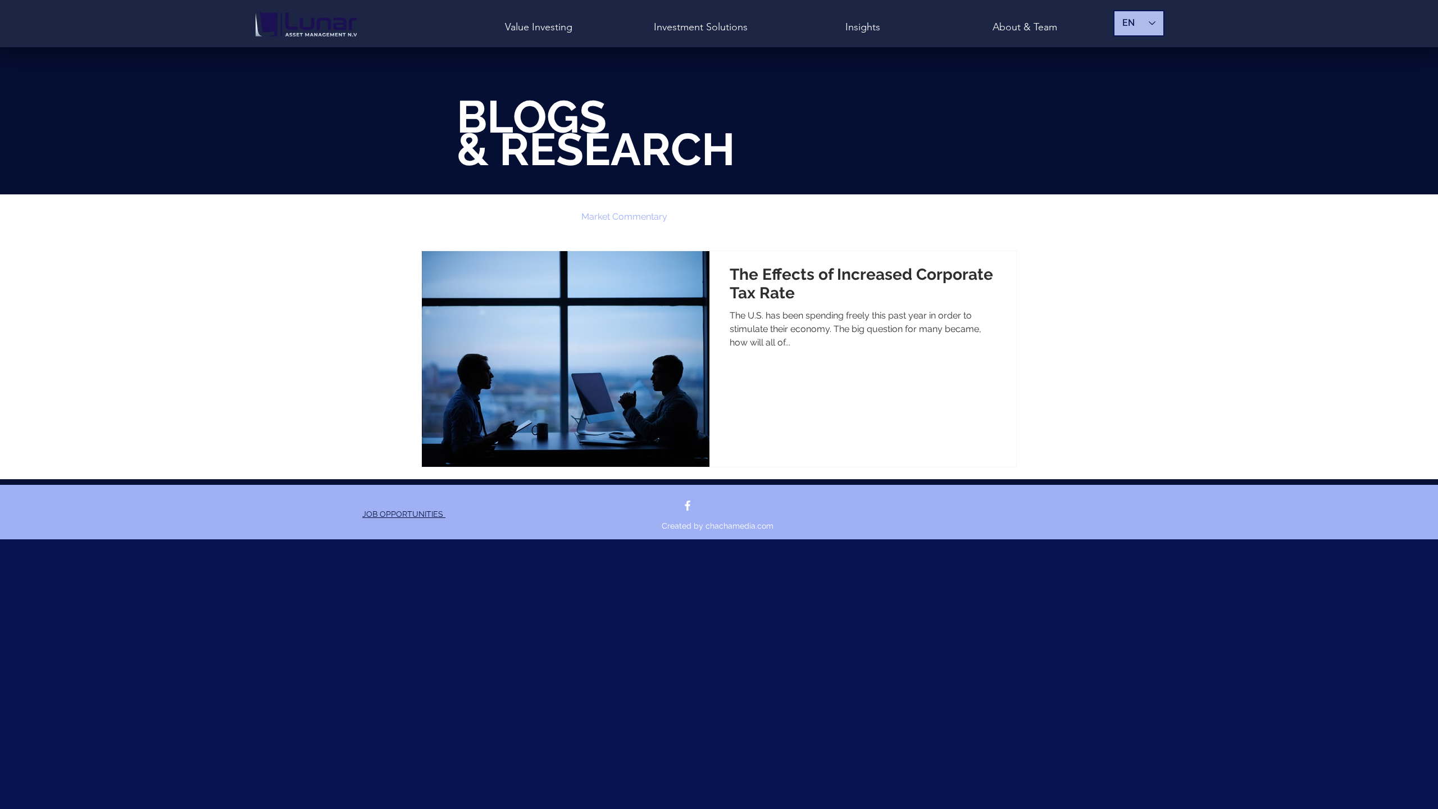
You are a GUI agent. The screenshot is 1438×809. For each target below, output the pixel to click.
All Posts (439, 216)
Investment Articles (519, 216)
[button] (1002, 218)
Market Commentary (624, 216)
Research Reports (726, 216)
